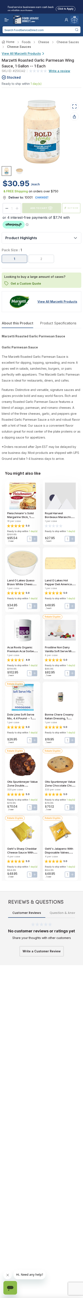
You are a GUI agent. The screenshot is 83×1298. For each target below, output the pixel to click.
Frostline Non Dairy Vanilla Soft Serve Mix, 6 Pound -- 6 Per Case (59, 651)
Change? (42, 197)
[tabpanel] (41, 397)
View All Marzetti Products (21, 53)
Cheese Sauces (68, 42)
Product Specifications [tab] (58, 323)
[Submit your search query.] (77, 30)
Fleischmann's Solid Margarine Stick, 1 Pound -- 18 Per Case (21, 517)
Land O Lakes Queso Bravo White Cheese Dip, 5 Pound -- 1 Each (21, 584)
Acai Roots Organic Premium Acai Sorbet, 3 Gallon (22, 651)
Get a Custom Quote (26, 283)
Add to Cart (38, 208)
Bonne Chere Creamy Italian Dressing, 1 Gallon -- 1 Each (59, 718)
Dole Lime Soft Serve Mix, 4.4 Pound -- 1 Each (20, 718)
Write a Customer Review (42, 951)
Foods (26, 42)
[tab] (6, 171)
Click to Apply (65, 8)
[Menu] (5, 19)
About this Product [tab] (17, 323)
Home (10, 42)
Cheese (43, 42)
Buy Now (73, 208)
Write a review (59, 71)
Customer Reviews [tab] (26, 913)
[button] (66, 20)
